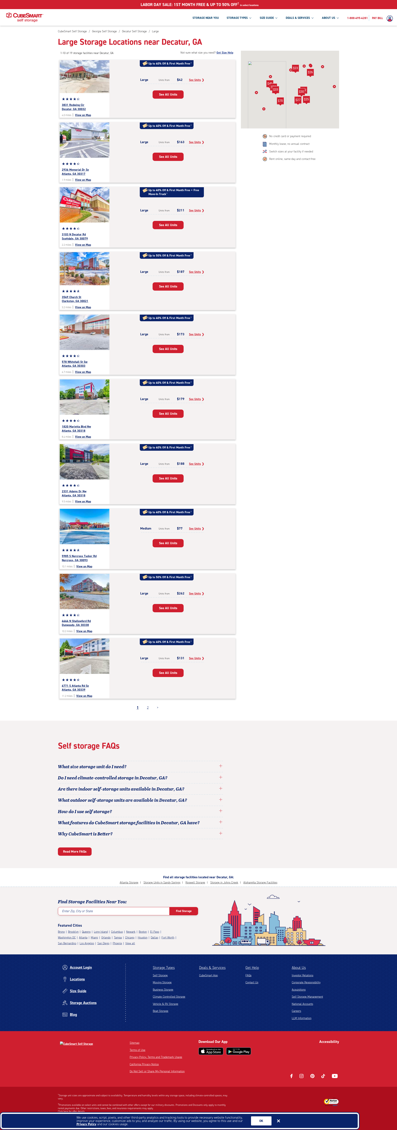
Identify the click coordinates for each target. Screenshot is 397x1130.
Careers (296, 1011)
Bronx (61, 932)
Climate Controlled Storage (169, 997)
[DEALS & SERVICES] (312, 18)
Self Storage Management (307, 997)
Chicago (129, 937)
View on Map (83, 115)
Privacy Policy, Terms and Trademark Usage (156, 1057)
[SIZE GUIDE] (276, 18)
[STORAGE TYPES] (250, 18)
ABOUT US (328, 18)
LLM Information (301, 1018)
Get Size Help (224, 53)
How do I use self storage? (85, 811)
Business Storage (163, 990)
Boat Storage (160, 1011)
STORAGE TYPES (237, 18)
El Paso (154, 932)
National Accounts (302, 1004)
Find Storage (184, 911)
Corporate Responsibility (306, 982)
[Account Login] (390, 18)
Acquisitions (299, 990)
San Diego (103, 943)
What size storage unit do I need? (92, 766)
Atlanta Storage (129, 882)
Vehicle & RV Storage (165, 1004)
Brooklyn (73, 932)
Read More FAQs (74, 851)
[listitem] (155, 31)
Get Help (252, 967)
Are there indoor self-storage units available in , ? (121, 788)
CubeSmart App (208, 975)
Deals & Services (212, 967)
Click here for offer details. (71, 1111)
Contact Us (251, 982)
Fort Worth (167, 937)
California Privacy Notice (144, 1064)
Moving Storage (162, 982)
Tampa (118, 937)
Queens (86, 932)
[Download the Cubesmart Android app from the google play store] (238, 1051)
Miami (94, 937)
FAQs (248, 975)
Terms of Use (137, 1050)
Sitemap (134, 1043)
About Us (299, 967)
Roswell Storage (195, 882)
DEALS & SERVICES (298, 18)
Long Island (101, 932)
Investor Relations (302, 975)
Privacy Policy (86, 1124)
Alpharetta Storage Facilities (260, 882)
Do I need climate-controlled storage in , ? (112, 777)
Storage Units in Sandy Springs (161, 882)
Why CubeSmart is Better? (85, 833)
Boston (143, 932)
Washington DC (67, 937)
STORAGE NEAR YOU (206, 18)
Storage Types (164, 967)
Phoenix (117, 943)
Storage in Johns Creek (224, 882)
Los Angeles (87, 943)
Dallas (154, 937)
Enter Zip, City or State (77, 911)
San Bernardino (67, 943)
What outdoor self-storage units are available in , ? (122, 800)
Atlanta (83, 937)
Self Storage (160, 975)
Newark (130, 932)
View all (130, 943)
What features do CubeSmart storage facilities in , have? (129, 822)
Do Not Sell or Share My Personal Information (157, 1071)
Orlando (106, 937)
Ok (261, 1121)
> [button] (157, 707)
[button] (306, 100)
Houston (142, 937)
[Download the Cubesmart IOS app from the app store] (210, 1051)
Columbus (117, 932)
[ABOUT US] (338, 18)
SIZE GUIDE (267, 18)
